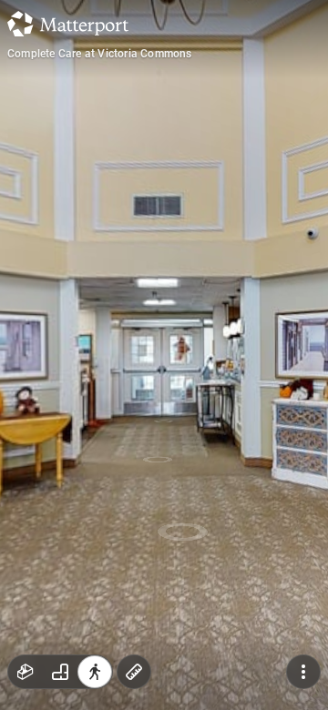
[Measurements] (134, 671)
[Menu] (303, 671)
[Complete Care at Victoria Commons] (164, 355)
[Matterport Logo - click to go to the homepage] (68, 23)
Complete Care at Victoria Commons (99, 53)
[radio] (25, 671)
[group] (60, 671)
